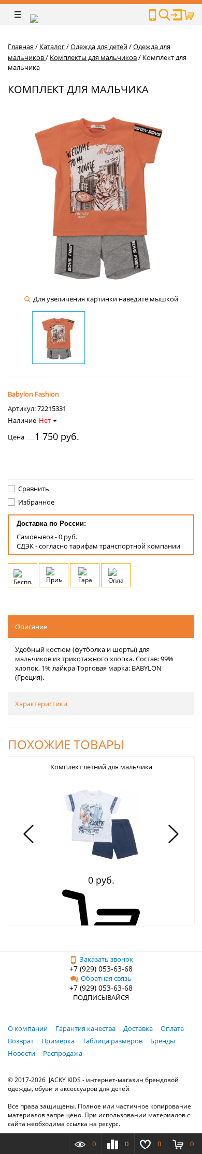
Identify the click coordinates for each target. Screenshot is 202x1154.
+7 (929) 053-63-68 (101, 969)
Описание (31, 626)
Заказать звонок (106, 959)
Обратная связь (106, 978)
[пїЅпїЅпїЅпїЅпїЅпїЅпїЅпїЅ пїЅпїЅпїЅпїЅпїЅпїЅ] (152, 15)
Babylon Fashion (33, 394)
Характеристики (41, 703)
